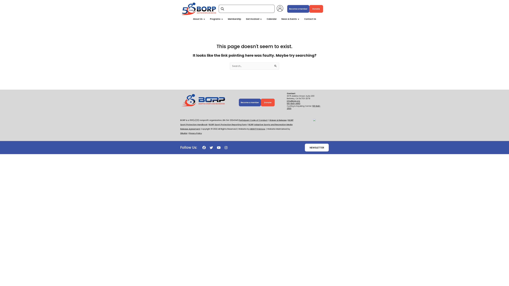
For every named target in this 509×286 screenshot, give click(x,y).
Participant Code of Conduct (253, 120)
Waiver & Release (278, 120)
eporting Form (228, 124)
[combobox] (247, 9)
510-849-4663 (293, 103)
